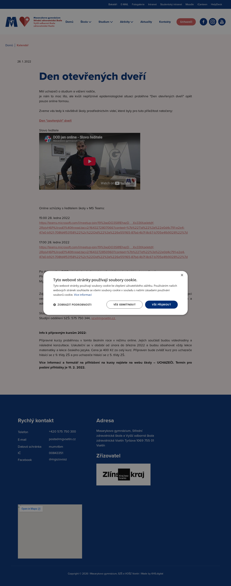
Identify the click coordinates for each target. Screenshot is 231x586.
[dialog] (115, 293)
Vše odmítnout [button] (125, 304)
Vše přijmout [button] (161, 304)
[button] (72, 305)
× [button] (181, 275)
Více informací (83, 294)
